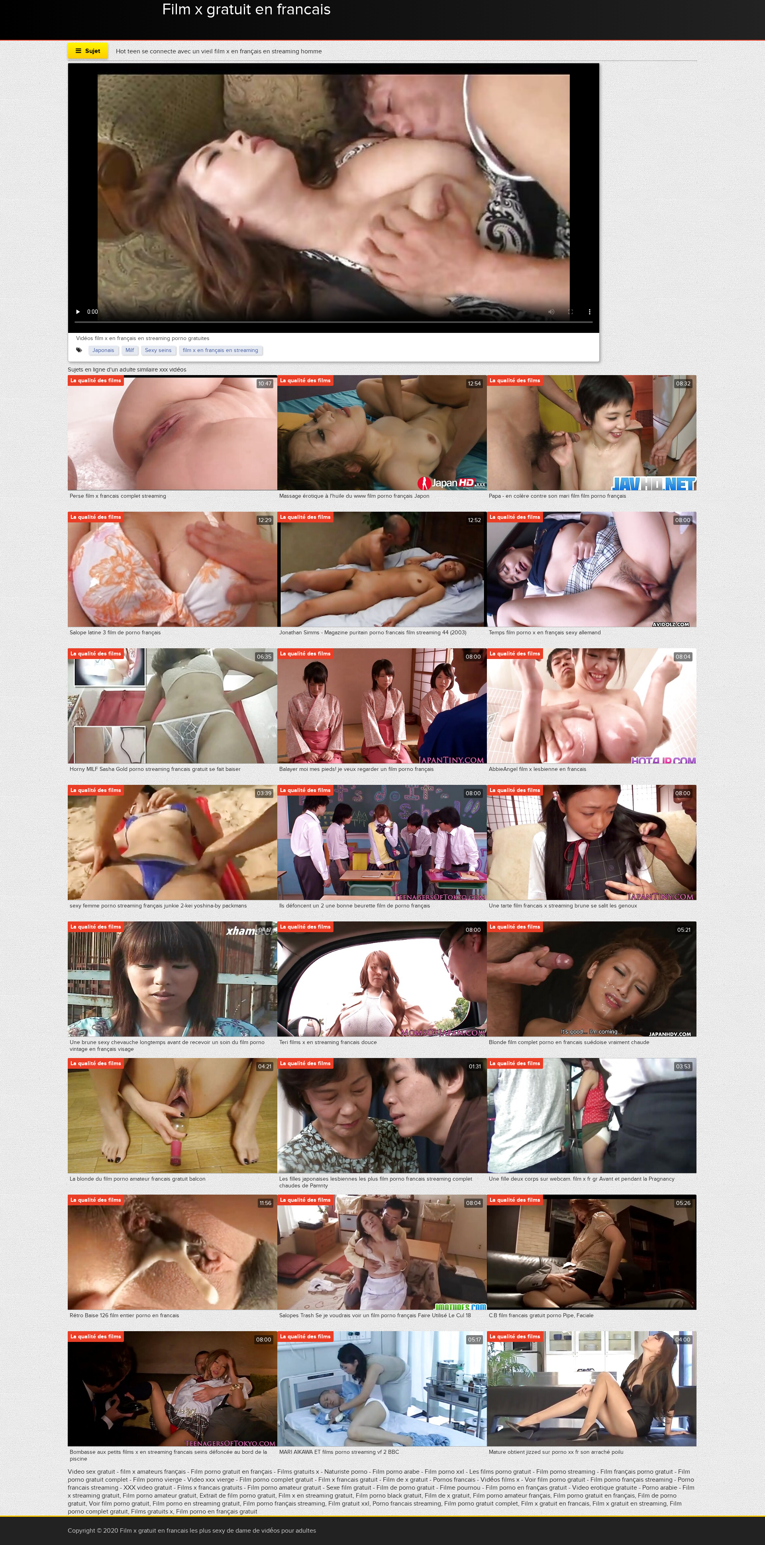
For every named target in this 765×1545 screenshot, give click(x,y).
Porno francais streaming (407, 1504)
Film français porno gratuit (636, 1472)
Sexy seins (158, 350)
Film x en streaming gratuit (316, 1496)
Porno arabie (660, 1488)
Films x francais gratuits (209, 1488)
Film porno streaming (566, 1472)
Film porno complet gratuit (276, 1480)
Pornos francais (454, 1480)
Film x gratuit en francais (246, 9)
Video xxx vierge (210, 1480)
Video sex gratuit (91, 1472)
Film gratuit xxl (348, 1504)
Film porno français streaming (631, 1480)
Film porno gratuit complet (481, 1504)
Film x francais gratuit (348, 1480)
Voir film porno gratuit (555, 1480)
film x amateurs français (153, 1472)
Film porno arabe (396, 1472)
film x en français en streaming (220, 350)
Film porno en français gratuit (526, 1488)
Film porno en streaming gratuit (196, 1504)
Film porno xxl (445, 1472)
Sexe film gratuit (348, 1488)
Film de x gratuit (405, 1480)
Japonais (103, 350)
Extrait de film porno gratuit (237, 1496)
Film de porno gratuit (406, 1488)
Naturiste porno (346, 1472)
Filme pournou (461, 1488)
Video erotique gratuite (604, 1488)
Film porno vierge (157, 1480)
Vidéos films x (501, 1480)
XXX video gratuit (148, 1488)
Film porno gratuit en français (231, 1472)
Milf (130, 350)
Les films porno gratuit (500, 1472)
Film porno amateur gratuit (284, 1488)
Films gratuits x (298, 1472)
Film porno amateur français (511, 1496)
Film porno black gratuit (389, 1496)
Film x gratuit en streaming (629, 1504)
